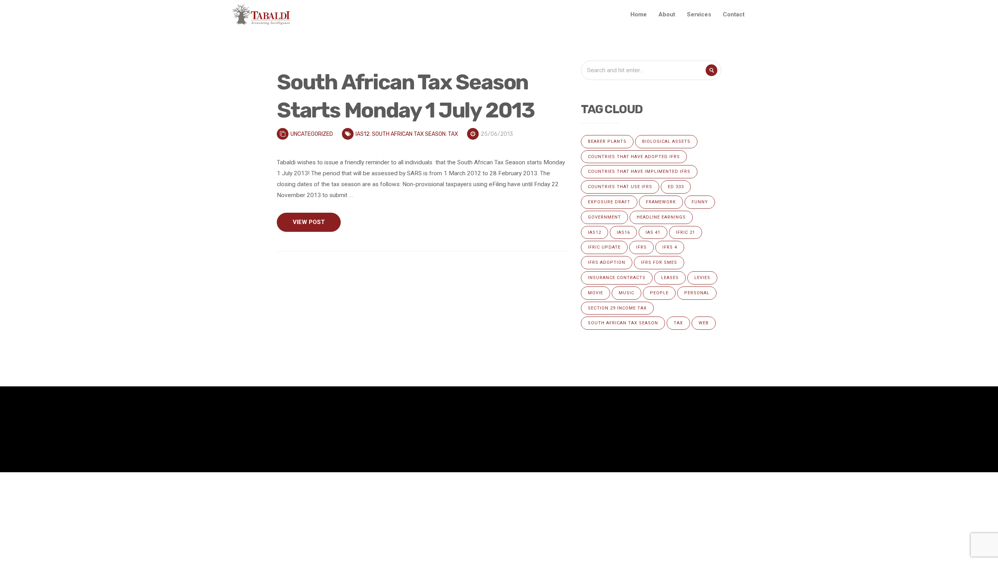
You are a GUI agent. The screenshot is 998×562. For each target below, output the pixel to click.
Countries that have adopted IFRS (634, 156)
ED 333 (676, 186)
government (604, 217)
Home (638, 14)
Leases (670, 277)
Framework (661, 202)
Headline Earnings (661, 217)
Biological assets (666, 141)
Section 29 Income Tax (617, 308)
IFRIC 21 (685, 232)
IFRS (641, 247)
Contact (734, 14)
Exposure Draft (609, 202)
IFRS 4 (669, 247)
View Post (309, 222)
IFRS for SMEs (659, 262)
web (704, 322)
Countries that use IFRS (620, 186)
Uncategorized (311, 134)
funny (700, 202)
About (666, 14)
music (626, 292)
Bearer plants (607, 141)
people (659, 292)
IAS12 (363, 134)
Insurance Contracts (617, 277)
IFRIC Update (604, 247)
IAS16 (623, 232)
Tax (453, 134)
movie (595, 292)
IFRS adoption (606, 262)
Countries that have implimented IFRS (639, 171)
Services (699, 14)
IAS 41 (653, 232)
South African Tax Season (409, 134)
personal (697, 292)
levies (702, 277)
